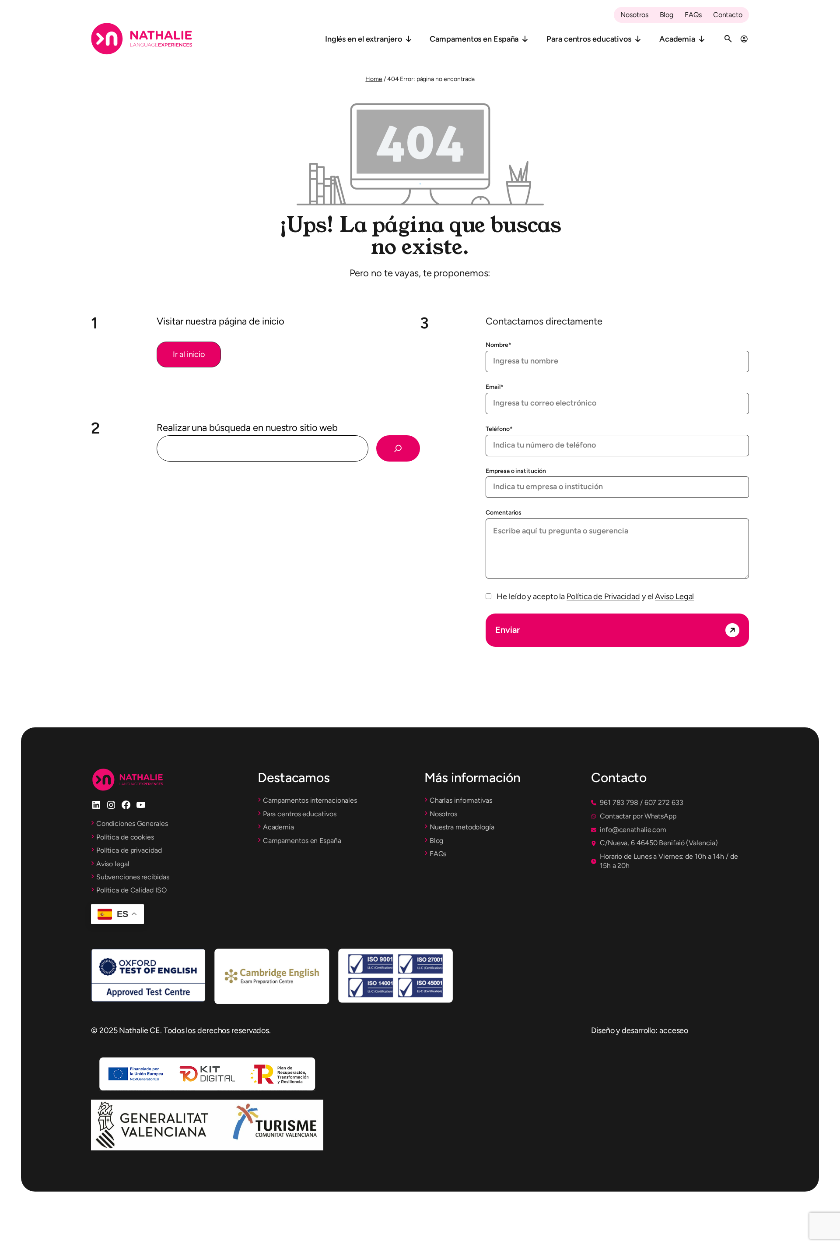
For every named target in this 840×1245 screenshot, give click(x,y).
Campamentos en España (474, 39)
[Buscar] (398, 448)
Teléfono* (499, 429)
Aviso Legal (674, 596)
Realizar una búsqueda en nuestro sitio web (247, 428)
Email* (494, 387)
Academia (677, 39)
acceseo (673, 1030)
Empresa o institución (516, 471)
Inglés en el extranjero (363, 39)
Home (373, 79)
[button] (189, 354)
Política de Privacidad (603, 596)
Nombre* (498, 345)
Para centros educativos (588, 39)
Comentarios (504, 512)
